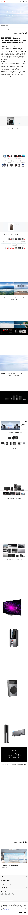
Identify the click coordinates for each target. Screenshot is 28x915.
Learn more (6, 909)
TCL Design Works (17, 29)
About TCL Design (5, 29)
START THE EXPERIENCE (7, 900)
